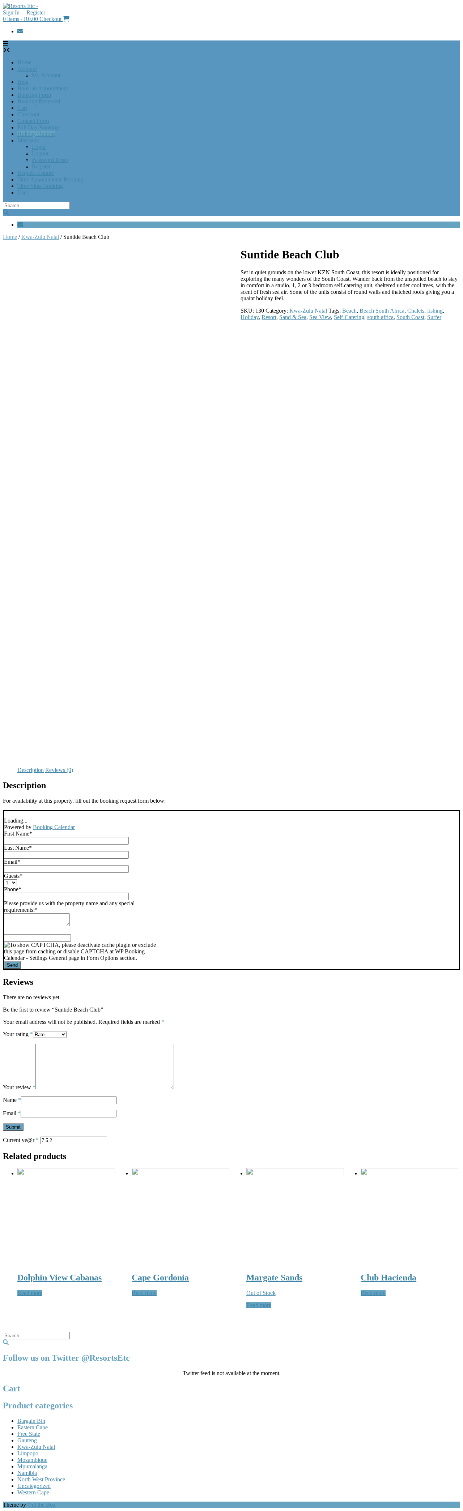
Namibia (27, 1473)
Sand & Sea (292, 317)
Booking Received (38, 101)
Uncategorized (34, 1486)
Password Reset (50, 160)
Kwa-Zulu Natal (40, 237)
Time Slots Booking (40, 186)
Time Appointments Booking (50, 179)
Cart (22, 108)
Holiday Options (36, 134)
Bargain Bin (31, 1421)
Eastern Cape (32, 1427)
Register (41, 166)
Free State (28, 1434)
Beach (349, 311)
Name (12, 1100)
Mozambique (32, 1460)
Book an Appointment (42, 88)
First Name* (18, 833)
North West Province (41, 1479)
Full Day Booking (38, 127)
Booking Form (34, 95)
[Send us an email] (20, 31)
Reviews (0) (59, 770)
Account (27, 69)
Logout (40, 153)
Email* (12, 862)
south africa (380, 317)
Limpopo (27, 1453)
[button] (5, 43)
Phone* (12, 889)
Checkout (28, 114)
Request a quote (35, 173)
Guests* (13, 876)
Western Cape (33, 1492)
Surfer (434, 317)
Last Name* (18, 848)
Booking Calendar (54, 827)
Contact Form (33, 121)
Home (24, 62)
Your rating (18, 1034)
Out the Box (41, 1505)
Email (12, 1113)
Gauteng (27, 1440)
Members (28, 140)
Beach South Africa (382, 311)
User (22, 192)
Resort (269, 317)
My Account (46, 75)
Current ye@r (21, 1140)
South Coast (410, 317)
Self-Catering (349, 317)
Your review (19, 1087)
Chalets (415, 311)
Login (39, 147)
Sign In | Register (24, 12)
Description (30, 770)
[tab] (30, 770)
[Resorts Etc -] (20, 6)
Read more (29, 1293)
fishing (435, 311)
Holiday (250, 317)
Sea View (320, 317)
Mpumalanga (32, 1466)
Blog (23, 82)
